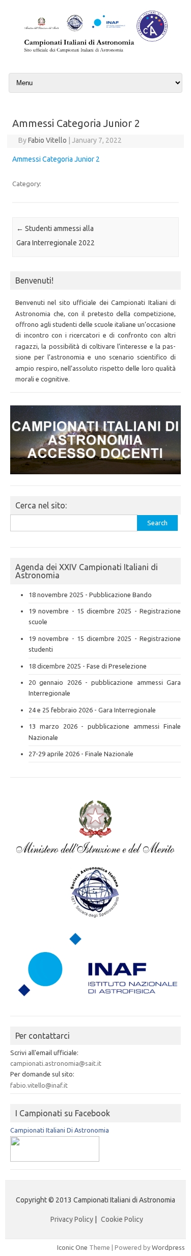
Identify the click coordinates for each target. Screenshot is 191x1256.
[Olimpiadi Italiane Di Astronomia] (54, 1159)
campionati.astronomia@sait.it (55, 1063)
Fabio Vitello (47, 140)
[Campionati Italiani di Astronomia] (95, 53)
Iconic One (72, 1247)
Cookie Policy (122, 1219)
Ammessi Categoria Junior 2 (56, 159)
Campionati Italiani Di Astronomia (59, 1130)
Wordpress (168, 1247)
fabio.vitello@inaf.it (39, 1085)
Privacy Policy (71, 1219)
